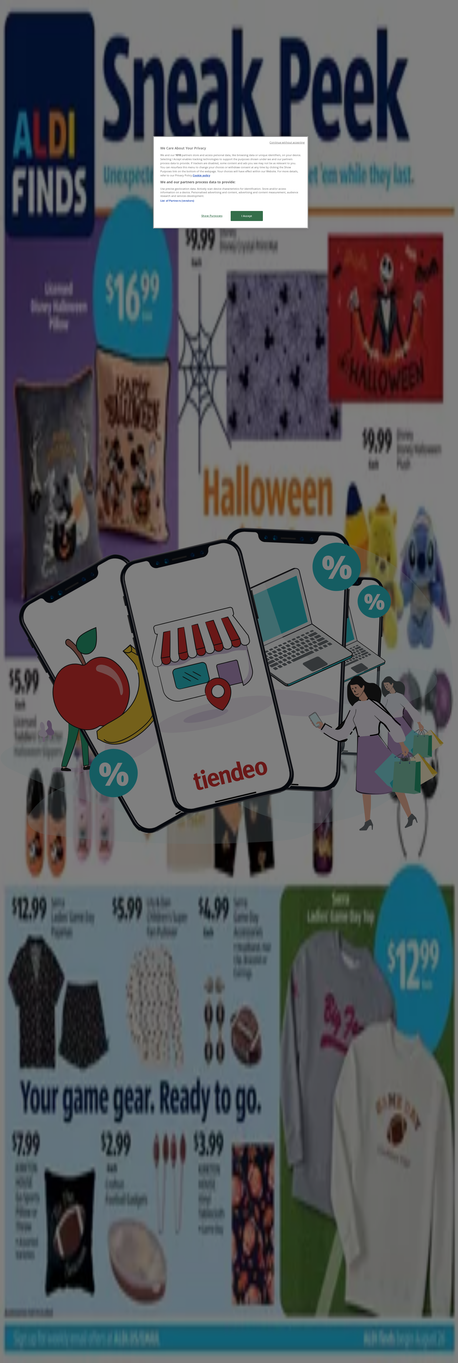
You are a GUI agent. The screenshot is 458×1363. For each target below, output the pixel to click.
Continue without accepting (287, 142)
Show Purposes (211, 215)
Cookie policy (201, 175)
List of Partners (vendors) (177, 200)
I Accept (246, 216)
